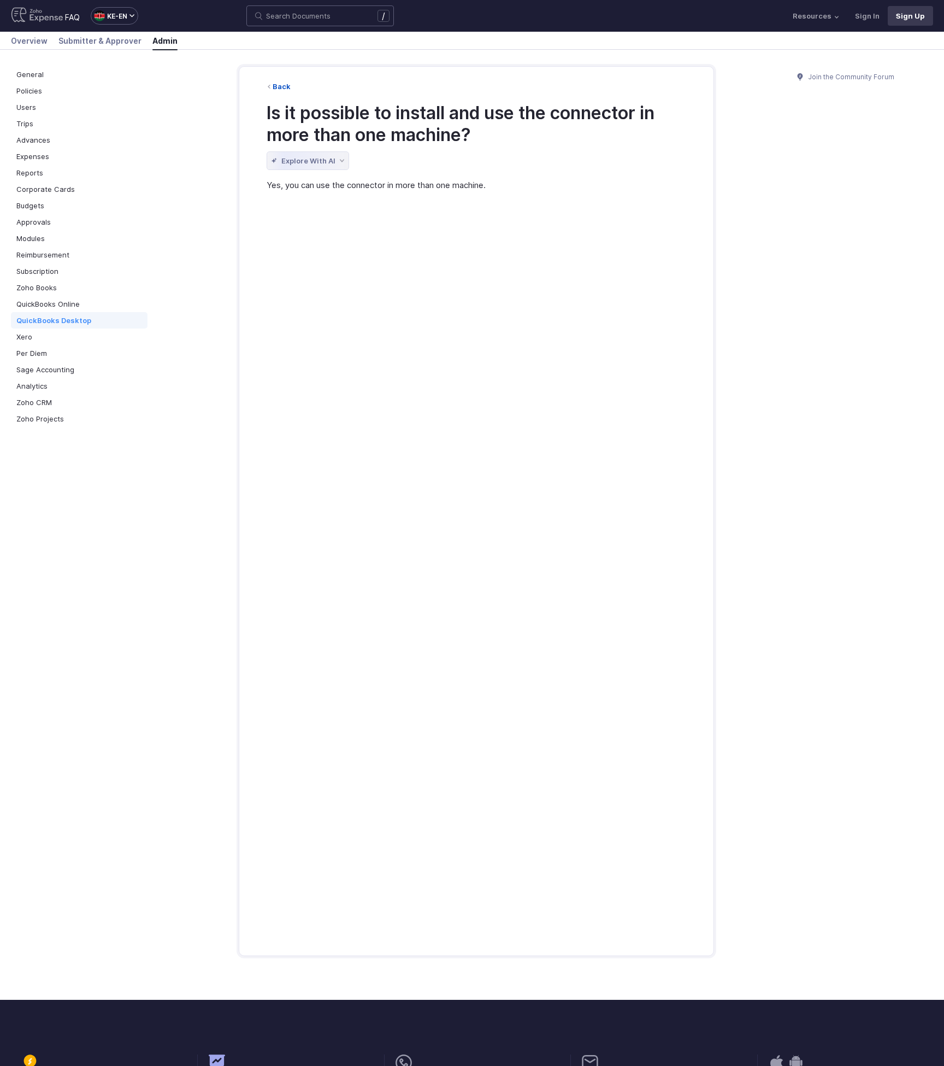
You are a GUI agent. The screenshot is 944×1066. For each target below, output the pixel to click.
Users (26, 107)
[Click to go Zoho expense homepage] (37, 16)
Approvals (33, 222)
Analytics (32, 386)
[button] (109, 16)
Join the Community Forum (850, 77)
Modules (30, 238)
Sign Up (910, 15)
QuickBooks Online (48, 304)
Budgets (30, 205)
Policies (29, 90)
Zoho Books (36, 287)
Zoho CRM (34, 402)
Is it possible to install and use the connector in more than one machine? (460, 123)
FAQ (72, 17)
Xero (24, 336)
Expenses (32, 156)
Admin (165, 40)
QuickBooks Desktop (53, 320)
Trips (24, 123)
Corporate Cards (45, 189)
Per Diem (31, 353)
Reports (29, 172)
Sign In (867, 15)
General (30, 74)
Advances (33, 140)
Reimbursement (42, 254)
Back (282, 86)
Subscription (37, 271)
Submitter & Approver (99, 40)
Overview (29, 40)
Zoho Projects (40, 418)
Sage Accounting (45, 369)
